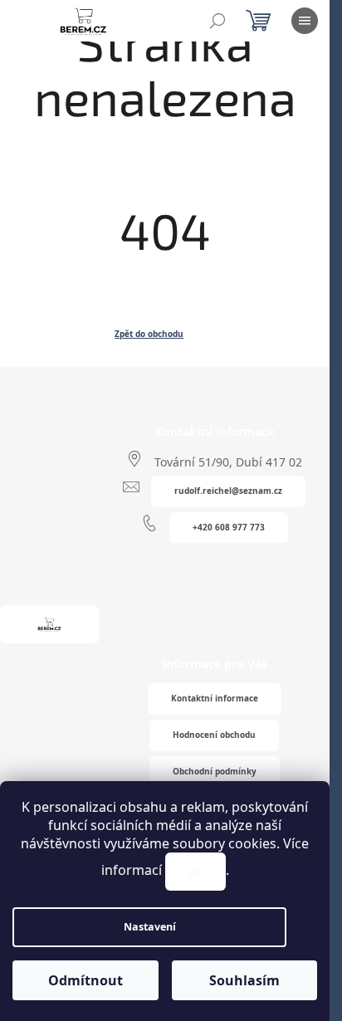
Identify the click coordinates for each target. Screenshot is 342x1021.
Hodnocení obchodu (214, 734)
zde (195, 871)
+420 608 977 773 (229, 527)
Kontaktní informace (214, 698)
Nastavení (150, 927)
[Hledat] (217, 20)
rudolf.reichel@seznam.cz (228, 490)
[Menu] (304, 20)
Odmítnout (85, 980)
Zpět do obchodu (149, 334)
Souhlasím (244, 980)
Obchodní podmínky (214, 771)
